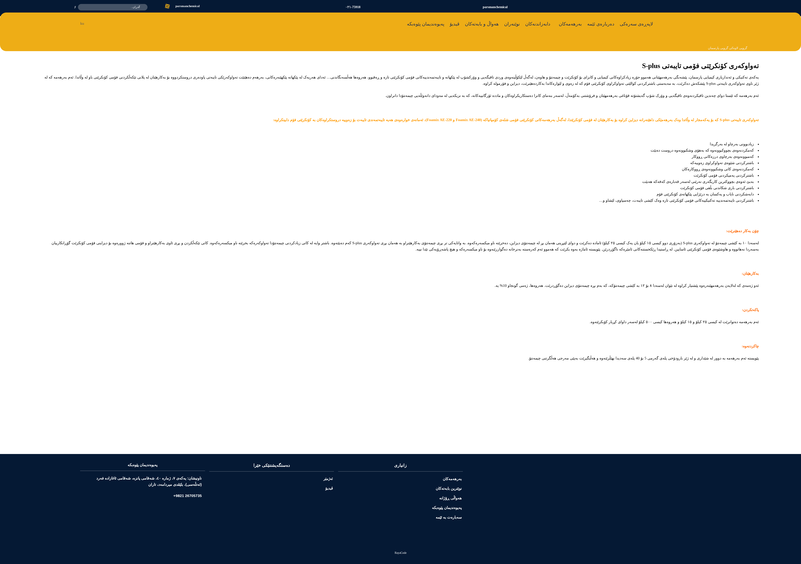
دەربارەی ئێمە (600, 24)
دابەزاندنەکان (537, 24)
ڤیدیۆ (455, 24)
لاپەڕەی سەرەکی (636, 24)
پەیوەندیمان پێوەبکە (425, 24)
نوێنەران (512, 24)
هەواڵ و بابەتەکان (482, 24)
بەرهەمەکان (570, 24)
